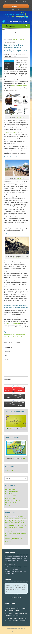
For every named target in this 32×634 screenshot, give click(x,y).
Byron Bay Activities (10, 489)
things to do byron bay (16, 336)
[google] (13, 9)
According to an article (10, 132)
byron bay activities (9, 334)
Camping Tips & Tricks (11, 496)
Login (19, 631)
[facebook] (15, 9)
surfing (18, 66)
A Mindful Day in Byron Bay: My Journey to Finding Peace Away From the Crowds (15, 539)
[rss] (18, 9)
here (24, 458)
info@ (9, 566)
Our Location (7, 397)
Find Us (18, 1)
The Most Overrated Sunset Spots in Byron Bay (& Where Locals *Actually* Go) (15, 533)
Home (13, 39)
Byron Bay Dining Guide (11, 491)
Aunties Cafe (24, 1)
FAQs (13, 1)
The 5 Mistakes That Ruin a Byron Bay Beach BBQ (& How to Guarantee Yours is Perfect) (15, 527)
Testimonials (7, 1)
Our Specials (7, 389)
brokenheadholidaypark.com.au (19, 566)
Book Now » (16, 6)
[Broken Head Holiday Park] (16, 18)
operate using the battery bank (19, 85)
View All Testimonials (16, 597)
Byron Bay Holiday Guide (12, 493)
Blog (17, 39)
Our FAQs (8, 403)
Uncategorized (9, 505)
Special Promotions (10, 502)
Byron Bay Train (20, 117)
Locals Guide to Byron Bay (12, 500)
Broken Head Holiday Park (12, 323)
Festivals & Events (10, 498)
